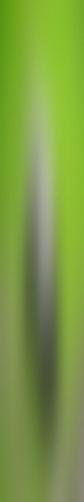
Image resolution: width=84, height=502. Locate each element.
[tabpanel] (42, 395)
